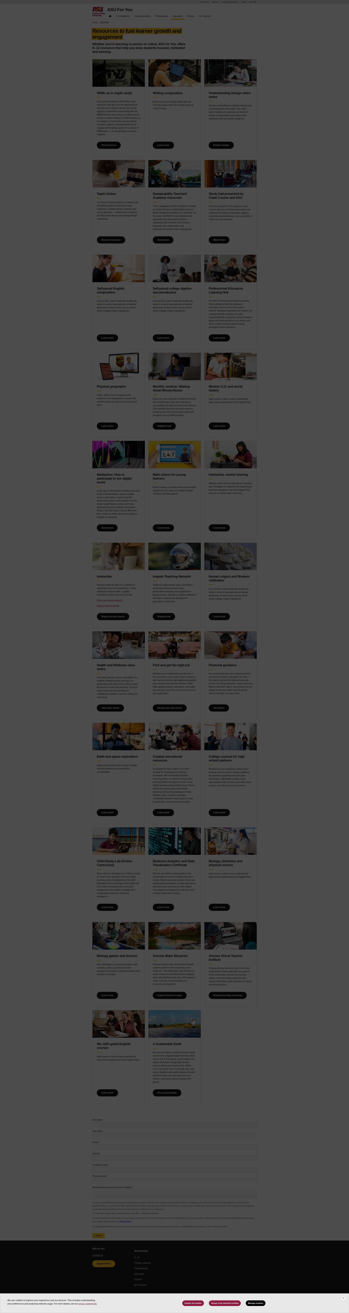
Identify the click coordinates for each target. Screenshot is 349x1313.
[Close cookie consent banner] (343, 1298)
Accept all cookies (193, 1303)
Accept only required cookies (225, 1303)
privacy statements (88, 1304)
